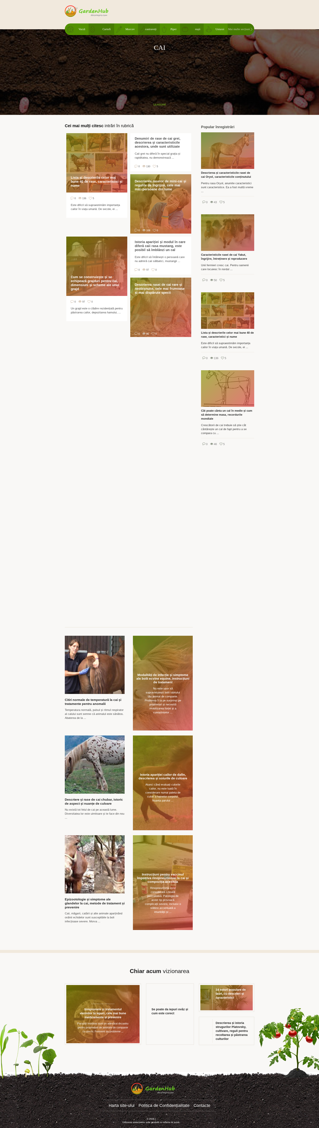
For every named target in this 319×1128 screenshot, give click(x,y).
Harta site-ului (122, 1105)
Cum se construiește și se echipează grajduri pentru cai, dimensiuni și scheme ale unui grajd (95, 283)
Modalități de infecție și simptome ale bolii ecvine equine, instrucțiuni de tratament (162, 678)
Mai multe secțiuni (239, 29)
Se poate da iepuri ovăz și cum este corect (170, 1011)
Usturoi (219, 29)
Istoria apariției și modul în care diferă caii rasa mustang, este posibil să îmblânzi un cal (160, 246)
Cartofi (107, 29)
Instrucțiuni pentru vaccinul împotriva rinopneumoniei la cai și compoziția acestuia (163, 878)
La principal (159, 104)
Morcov (130, 29)
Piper (173, 29)
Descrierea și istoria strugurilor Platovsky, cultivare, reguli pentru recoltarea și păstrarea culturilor (232, 1031)
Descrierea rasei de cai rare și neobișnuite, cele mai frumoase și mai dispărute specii (160, 288)
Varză (82, 29)
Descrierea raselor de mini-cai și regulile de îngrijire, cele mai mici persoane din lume (160, 185)
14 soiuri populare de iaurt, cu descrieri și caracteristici (231, 993)
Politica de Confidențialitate (164, 1105)
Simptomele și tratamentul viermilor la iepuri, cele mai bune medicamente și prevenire (103, 1013)
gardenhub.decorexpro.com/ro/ (93, 11)
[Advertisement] (159, 75)
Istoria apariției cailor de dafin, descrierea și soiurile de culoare (163, 776)
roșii (197, 29)
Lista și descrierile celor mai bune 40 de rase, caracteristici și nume (96, 181)
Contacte (202, 1105)
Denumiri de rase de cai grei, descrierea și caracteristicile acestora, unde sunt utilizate (157, 142)
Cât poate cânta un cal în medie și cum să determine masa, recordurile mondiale (226, 414)
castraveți (151, 29)
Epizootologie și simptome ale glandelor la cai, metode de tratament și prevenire (95, 903)
